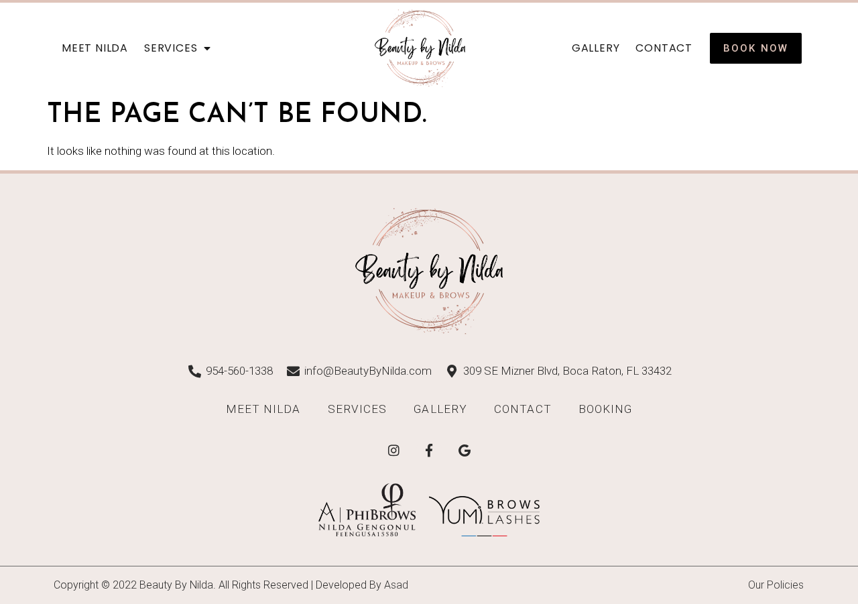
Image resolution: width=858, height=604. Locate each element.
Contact (663, 48)
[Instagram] (393, 450)
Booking (605, 409)
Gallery (596, 48)
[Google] (464, 450)
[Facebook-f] (429, 450)
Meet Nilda (95, 48)
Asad (396, 585)
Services (170, 48)
